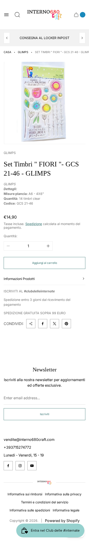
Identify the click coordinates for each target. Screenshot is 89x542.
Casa (7, 52)
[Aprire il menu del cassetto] (6, 15)
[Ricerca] (17, 15)
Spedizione (33, 224)
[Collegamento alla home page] (44, 482)
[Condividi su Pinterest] (66, 323)
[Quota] (30, 323)
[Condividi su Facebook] (42, 323)
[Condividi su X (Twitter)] (54, 323)
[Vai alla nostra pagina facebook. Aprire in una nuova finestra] (8, 465)
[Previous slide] (7, 37)
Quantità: (10, 236)
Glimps (23, 52)
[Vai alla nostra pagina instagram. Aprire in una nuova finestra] (20, 465)
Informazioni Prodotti (19, 279)
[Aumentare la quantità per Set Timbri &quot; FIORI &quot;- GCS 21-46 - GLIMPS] (48, 246)
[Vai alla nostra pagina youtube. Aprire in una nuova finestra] (32, 465)
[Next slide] (82, 37)
